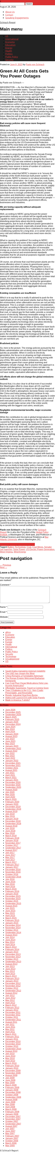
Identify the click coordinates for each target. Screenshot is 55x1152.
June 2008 (10, 1102)
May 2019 (10, 816)
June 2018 (10, 831)
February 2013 (12, 978)
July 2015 (10, 908)
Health (8, 50)
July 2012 (10, 995)
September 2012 (13, 991)
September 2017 (13, 848)
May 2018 (10, 833)
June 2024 (10, 727)
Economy (10, 41)
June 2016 (10, 882)
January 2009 (11, 1090)
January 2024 (11, 734)
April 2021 (10, 775)
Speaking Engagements (17, 17)
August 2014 (11, 935)
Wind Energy (20, 552)
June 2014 (10, 940)
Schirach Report (7, 22)
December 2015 (13, 896)
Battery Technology (17, 547)
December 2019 (13, 806)
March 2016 (11, 889)
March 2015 (11, 918)
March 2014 (11, 947)
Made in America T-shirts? (17, 700)
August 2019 (11, 811)
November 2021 (13, 765)
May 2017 (10, 857)
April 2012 (10, 1003)
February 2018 (12, 838)
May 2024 (10, 729)
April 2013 (10, 974)
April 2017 (10, 860)
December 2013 (13, 954)
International (11, 39)
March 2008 (11, 1109)
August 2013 (11, 964)
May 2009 (10, 1083)
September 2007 (13, 1124)
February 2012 (12, 1007)
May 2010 (10, 1058)
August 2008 (11, 1099)
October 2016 (11, 874)
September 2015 (13, 903)
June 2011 (10, 1027)
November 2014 (13, 928)
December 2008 (13, 1092)
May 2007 (10, 1133)
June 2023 (10, 741)
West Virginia (6, 552)
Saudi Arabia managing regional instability (25, 671)
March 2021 (11, 777)
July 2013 (10, 966)
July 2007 (10, 1129)
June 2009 (10, 1080)
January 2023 (11, 746)
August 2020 (11, 790)
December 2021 (13, 763)
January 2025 (11, 722)
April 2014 (10, 944)
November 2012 (13, 986)
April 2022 (10, 758)
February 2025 (12, 719)
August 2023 (11, 736)
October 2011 (11, 1017)
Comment (5, 585)
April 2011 (10, 1032)
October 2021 (11, 768)
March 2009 (11, 1085)
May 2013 (10, 971)
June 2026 (10, 710)
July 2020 (10, 792)
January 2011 (11, 1039)
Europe (8, 642)
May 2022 (10, 756)
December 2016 (13, 869)
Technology (10, 656)
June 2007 (10, 1131)
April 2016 (10, 886)
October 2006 (11, 1141)
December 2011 (12, 1012)
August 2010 (11, 1051)
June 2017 (10, 855)
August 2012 (11, 993)
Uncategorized (12, 659)
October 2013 (11, 959)
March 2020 (11, 799)
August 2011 (11, 1022)
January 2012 (11, 1010)
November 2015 (13, 898)
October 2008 (11, 1095)
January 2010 (11, 1068)
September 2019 (13, 809)
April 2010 (10, 1061)
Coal (29, 547)
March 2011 (10, 1034)
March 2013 (11, 976)
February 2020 (12, 802)
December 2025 (13, 712)
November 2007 (13, 1119)
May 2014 (10, 942)
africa (8, 632)
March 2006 (11, 1143)
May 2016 (10, 884)
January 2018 (11, 840)
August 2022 (11, 751)
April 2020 (10, 797)
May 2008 (10, 1104)
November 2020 (13, 785)
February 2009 (12, 1087)
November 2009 (13, 1073)
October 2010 (11, 1046)
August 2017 (11, 850)
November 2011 (12, 1015)
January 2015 (11, 923)
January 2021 (11, 780)
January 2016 (11, 894)
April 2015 (10, 915)
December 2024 (13, 724)
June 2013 (10, 969)
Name (3, 607)
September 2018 (13, 823)
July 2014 (10, 937)
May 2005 (10, 1145)
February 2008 (12, 1112)
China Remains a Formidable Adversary (24, 676)
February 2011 (12, 1037)
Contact (9, 14)
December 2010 (13, 1041)
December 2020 (13, 782)
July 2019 (10, 814)
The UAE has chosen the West (19, 673)
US (6, 36)
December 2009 (13, 1070)
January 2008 (11, 1114)
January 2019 (11, 819)
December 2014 (13, 925)
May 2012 (10, 1000)
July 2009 (10, 1078)
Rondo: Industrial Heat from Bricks (21, 695)
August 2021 (11, 770)
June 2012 (10, 998)
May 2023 (10, 744)
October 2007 (11, 1121)
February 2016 (12, 891)
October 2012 (11, 988)
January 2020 (11, 804)
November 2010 (13, 1044)
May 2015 (10, 913)
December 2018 (13, 821)
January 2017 (11, 867)
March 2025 (11, 717)
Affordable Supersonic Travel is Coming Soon (27, 688)
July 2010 (10, 1053)
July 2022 (10, 753)
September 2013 (13, 961)
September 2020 (13, 787)
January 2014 (11, 952)
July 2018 (10, 828)
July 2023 (10, 739)
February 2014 (12, 949)
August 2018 (11, 826)
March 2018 (11, 836)
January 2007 (11, 1138)
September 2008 (13, 1097)
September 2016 (13, 877)
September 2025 (13, 714)
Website (4, 617)
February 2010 (12, 1066)
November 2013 (13, 957)
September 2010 (13, 1049)
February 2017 (12, 865)
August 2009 (11, 1075)
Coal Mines (37, 547)
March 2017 (11, 862)
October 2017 (11, 845)
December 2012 (13, 983)
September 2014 (13, 932)
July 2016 (10, 879)
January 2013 (11, 981)
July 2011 (9, 1024)
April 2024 (10, 731)
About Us (10, 11)
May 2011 (10, 1029)
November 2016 (13, 872)
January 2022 (11, 760)
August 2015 (11, 906)
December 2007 (13, 1116)
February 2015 (12, 920)
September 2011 (13, 1020)
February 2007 (12, 1136)
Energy (8, 47)
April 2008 (10, 1107)
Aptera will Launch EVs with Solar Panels (25, 698)
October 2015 (11, 901)
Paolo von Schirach (35, 64)
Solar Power (19, 549)
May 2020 (10, 794)
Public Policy (11, 56)
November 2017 (13, 843)
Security (9, 59)
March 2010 (11, 1063)
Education (10, 44)
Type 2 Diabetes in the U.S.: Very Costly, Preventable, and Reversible (24, 691)
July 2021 (10, 773)
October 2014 (11, 930)
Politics (9, 53)
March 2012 (11, 1005)
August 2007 (11, 1126)
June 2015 (10, 911)
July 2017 (10, 852)
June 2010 (10, 1056)
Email (3, 612)
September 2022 (13, 748)
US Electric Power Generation (40, 549)
